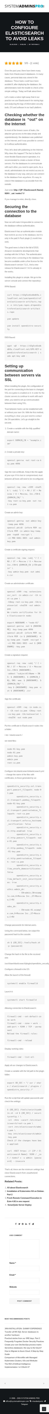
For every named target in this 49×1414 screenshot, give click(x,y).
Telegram (24, 1404)
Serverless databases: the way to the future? (23, 1348)
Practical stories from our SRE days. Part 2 (22, 1338)
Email (12, 1275)
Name (12, 1263)
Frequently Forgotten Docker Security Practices (24, 1341)
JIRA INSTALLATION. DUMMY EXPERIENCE (23, 1329)
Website (13, 1287)
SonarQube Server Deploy (19, 1205)
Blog (24, 44)
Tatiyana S (35, 44)
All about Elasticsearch (17, 1187)
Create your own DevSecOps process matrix (23, 1345)
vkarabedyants (37, 1401)
